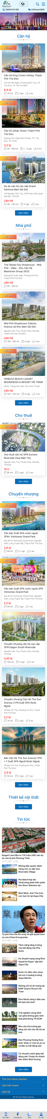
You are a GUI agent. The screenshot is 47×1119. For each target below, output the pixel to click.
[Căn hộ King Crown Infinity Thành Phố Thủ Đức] (23, 58)
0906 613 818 (12, 9)
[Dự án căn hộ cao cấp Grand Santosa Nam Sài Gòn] (23, 168)
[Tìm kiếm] (37, 4)
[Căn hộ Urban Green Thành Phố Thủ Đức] (23, 113)
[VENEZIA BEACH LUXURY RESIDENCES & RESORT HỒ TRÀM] (23, 361)
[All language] (24, 4)
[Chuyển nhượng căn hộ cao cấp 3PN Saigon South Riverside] (23, 626)
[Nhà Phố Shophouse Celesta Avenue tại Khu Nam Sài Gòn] (23, 306)
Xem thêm (23, 213)
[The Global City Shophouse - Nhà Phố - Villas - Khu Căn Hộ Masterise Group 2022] (23, 247)
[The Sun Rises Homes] (6, 4)
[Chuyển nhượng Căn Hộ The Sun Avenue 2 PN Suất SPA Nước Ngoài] (23, 681)
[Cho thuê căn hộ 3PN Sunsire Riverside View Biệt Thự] (23, 437)
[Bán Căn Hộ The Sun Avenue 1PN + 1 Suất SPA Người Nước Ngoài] (23, 740)
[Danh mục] (43, 4)
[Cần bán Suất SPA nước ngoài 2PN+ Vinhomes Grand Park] (23, 515)
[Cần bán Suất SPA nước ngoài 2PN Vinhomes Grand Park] (23, 571)
